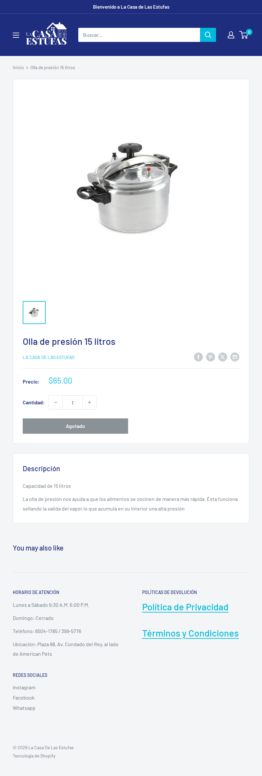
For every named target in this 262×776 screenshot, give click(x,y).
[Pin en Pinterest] (210, 356)
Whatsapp (24, 708)
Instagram (24, 687)
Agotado (75, 426)
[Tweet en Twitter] (222, 356)
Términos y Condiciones (190, 632)
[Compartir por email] (234, 356)
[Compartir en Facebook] (198, 356)
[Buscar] (208, 35)
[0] (244, 35)
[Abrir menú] (16, 35)
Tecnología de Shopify (34, 755)
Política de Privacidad (185, 606)
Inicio (18, 67)
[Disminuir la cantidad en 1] (55, 402)
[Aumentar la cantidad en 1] (89, 402)
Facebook (24, 697)
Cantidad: (34, 402)
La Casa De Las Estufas (48, 357)
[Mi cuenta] (231, 34)
